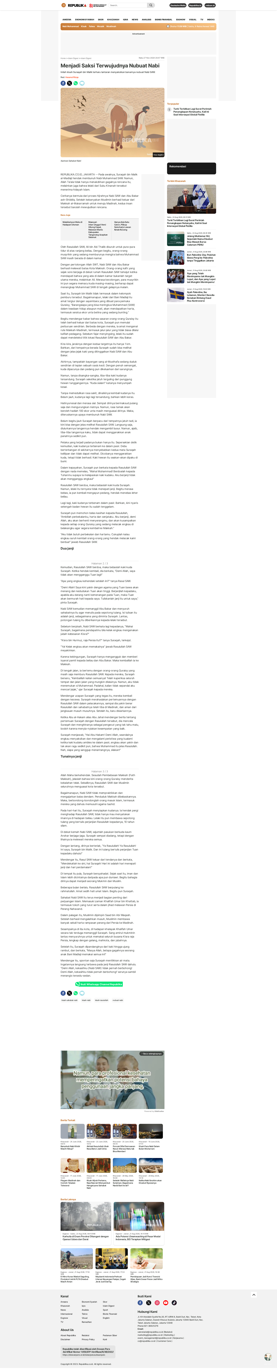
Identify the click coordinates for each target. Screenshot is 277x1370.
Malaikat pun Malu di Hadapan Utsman (72, 223)
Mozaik (100, 26)
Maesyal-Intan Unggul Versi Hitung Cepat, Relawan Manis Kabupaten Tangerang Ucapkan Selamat (98, 229)
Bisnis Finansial (163, 19)
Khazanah (65, 1306)
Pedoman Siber (110, 1335)
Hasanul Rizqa (71, 77)
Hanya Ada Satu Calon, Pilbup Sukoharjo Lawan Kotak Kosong (122, 226)
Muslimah (111, 26)
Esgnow (64, 1318)
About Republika (68, 1335)
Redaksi (85, 1335)
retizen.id (210, 5)
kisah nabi (86, 1000)
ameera (66, 19)
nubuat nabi (118, 1000)
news (135, 19)
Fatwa (92, 26)
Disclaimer (65, 1339)
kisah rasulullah (101, 1000)
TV (201, 19)
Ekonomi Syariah (84, 19)
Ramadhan (87, 1322)
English (106, 1318)
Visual (84, 1318)
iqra (125, 19)
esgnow (180, 19)
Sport (105, 1310)
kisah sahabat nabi (69, 1000)
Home (63, 58)
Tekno (84, 1314)
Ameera (64, 1302)
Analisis (85, 1310)
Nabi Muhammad (70, 26)
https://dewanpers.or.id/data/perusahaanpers (84, 1355)
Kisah (84, 26)
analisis (146, 19)
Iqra (83, 1306)
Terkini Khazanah (176, 181)
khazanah (113, 19)
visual (192, 19)
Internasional (66, 1314)
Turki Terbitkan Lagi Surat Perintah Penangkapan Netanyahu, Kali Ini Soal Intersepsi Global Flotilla (192, 111)
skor (100, 19)
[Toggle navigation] (64, 5)
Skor (105, 1302)
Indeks (211, 19)
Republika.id (195, 5)
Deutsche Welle (178, 5)
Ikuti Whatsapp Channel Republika (101, 984)
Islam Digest (73, 58)
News (63, 1310)
